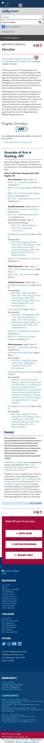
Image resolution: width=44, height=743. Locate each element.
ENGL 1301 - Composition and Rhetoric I (23, 182)
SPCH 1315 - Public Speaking (22, 225)
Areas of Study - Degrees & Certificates (17, 59)
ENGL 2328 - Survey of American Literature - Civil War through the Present (26, 387)
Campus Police (8, 682)
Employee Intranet (9, 601)
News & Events (8, 606)
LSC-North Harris (9, 628)
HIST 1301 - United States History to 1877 (24, 199)
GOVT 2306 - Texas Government (21, 274)
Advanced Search (8, 32)
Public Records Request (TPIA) (11, 703)
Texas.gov (5, 715)
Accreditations (8, 592)
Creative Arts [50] (15, 309)
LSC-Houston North (10, 621)
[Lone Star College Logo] (12, 573)
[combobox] (22, 17)
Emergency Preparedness (12, 685)
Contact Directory (9, 596)
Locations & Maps (9, 603)
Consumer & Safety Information (18, 699)
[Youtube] (14, 644)
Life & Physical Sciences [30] (18, 234)
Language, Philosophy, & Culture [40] (21, 372)
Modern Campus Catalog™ (27, 742)
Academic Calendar (10, 589)
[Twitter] (4, 644)
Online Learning (8, 608)
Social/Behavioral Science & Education (16, 61)
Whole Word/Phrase (13, 26)
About (4, 587)
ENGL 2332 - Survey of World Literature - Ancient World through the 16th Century (26, 392)
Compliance (10, 695)
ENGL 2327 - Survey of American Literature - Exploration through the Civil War (26, 382)
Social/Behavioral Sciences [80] (20, 353)
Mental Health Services (11, 689)
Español (21, 737)
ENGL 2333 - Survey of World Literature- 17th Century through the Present (26, 397)
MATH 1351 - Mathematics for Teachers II (24, 331)
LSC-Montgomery (9, 625)
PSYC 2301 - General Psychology (24, 360)
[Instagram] (9, 644)
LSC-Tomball (7, 630)
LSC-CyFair (6, 618)
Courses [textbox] (6, 17)
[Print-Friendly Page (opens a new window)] (37, 45)
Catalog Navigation (11, 38)
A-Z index (6, 585)
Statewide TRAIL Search (17, 715)
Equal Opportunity (8, 709)
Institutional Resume (36, 709)
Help (16, 737)
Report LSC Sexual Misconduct (33, 701)
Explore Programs (25, 544)
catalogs (8, 739)
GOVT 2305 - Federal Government (21, 269)
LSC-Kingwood (8, 623)
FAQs (3, 737)
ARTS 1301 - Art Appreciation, (23, 315)
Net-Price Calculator (8, 711)
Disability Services (9, 599)
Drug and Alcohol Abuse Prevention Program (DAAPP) (19, 708)
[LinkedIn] (19, 644)
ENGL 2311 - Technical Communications (23, 347)
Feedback (9, 737)
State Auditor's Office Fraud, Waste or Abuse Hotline (19, 716)
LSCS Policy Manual (21, 709)
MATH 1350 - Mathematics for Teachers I (24, 258)
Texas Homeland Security (10, 718)
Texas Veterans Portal (26, 721)
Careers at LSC (8, 594)
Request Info (25, 555)
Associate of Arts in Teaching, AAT (19, 142)
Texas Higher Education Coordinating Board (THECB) (18, 720)
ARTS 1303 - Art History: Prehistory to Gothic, (26, 317)
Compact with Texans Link (10, 721)
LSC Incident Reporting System (11, 701)
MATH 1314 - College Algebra (20, 188)
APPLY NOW (25, 533)
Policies (4, 699)
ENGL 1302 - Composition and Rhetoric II (23, 209)
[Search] (40, 22)
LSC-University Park (10, 632)
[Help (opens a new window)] (40, 45)
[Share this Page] (34, 45)
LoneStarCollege (11, 687)
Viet (26, 737)
